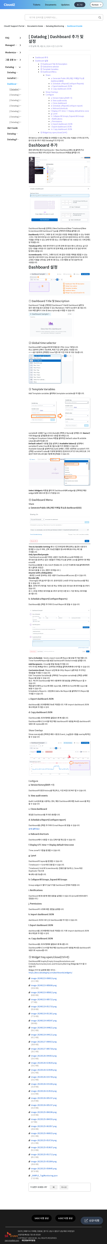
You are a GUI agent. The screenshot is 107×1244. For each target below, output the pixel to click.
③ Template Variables (49, 69)
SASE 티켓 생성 (42, 1218)
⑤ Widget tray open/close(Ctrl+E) (53, 132)
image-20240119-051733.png (44, 1006)
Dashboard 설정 (41, 60)
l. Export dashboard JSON (61, 126)
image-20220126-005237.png (44, 1098)
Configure (50, 94)
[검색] (100, 16)
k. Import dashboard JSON (61, 124)
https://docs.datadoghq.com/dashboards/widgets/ (50, 972)
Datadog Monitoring (55, 26)
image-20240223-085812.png (44, 992)
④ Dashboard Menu (48, 71)
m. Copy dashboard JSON (61, 129)
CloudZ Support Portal (14, 26)
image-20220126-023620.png (44, 1062)
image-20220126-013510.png (44, 1091)
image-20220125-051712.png (44, 1154)
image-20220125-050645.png (44, 1168)
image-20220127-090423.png (44, 1041)
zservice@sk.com (12, 1240)
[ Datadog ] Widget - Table (20, 122)
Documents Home (35, 26)
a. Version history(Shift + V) (61, 98)
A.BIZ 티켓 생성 (65, 1218)
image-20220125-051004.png (44, 1161)
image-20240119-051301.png (44, 1013)
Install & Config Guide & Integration (14, 78)
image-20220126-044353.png (44, 1055)
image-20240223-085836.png (44, 985)
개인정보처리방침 (28, 1240)
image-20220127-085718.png (44, 1048)
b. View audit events (59, 100)
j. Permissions (56, 121)
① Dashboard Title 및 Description (53, 64)
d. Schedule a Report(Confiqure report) (66, 105)
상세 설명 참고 (34, 828)
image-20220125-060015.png (44, 1133)
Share (48, 75)
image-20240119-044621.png (44, 1027)
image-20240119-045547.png (44, 1020)
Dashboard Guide (74, 26)
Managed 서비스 (13, 45)
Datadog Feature (14, 139)
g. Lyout (54, 113)
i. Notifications (56, 118)
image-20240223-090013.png (44, 978)
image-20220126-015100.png (44, 1084)
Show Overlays (52, 92)
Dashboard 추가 (41, 57)
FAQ (7, 37)
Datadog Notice (14, 133)
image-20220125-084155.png (44, 1119)
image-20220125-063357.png (44, 1126)
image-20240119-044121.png (44, 1034)
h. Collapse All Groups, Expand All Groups (67, 116)
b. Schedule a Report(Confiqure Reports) (67, 83)
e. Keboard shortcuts (59, 108)
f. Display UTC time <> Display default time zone (70, 111)
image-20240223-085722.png (44, 999)
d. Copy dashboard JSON (61, 88)
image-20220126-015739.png (44, 1077)
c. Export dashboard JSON (61, 86)
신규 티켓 (94, 1220)
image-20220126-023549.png (44, 1070)
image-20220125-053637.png (44, 1147)
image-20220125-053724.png (44, 1140)
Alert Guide (12, 128)
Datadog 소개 (13, 72)
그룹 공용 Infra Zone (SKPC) (13, 59)
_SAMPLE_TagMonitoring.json (44, 1175)
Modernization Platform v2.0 (13, 52)
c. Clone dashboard (59, 103)
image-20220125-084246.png (44, 1112)
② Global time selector (49, 66)
